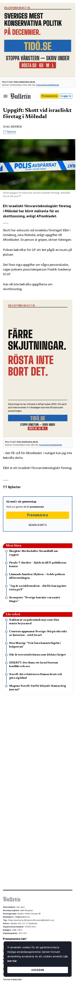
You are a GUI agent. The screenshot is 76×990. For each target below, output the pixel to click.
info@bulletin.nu (22, 917)
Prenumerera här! (14, 939)
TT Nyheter (9, 131)
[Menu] (5, 96)
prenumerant (37, 506)
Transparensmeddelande (47, 85)
